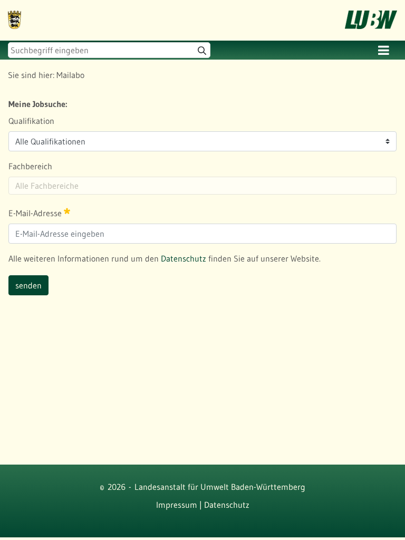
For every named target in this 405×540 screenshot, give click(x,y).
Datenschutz (183, 258)
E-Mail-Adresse (36, 213)
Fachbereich (30, 166)
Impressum (176, 504)
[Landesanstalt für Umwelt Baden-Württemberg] (14, 12)
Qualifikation (31, 120)
